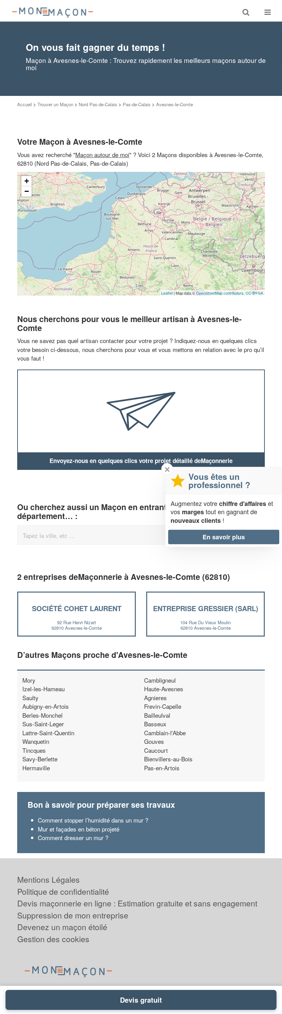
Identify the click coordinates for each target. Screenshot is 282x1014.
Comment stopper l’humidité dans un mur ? (93, 820)
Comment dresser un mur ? (73, 837)
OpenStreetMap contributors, (221, 293)
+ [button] (26, 181)
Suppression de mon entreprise (72, 915)
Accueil (24, 104)
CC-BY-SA (254, 293)
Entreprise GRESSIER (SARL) (205, 608)
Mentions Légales (48, 879)
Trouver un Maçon (55, 104)
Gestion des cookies (53, 939)
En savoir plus (224, 536)
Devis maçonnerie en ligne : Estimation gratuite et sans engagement (137, 903)
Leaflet (167, 293)
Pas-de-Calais (137, 104)
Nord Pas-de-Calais (98, 104)
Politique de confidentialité (63, 891)
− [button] (26, 191)
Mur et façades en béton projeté (78, 829)
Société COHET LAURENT (76, 608)
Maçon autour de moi (102, 154)
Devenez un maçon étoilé (62, 927)
